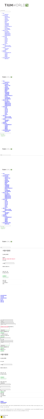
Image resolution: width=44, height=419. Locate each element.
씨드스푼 (6, 40)
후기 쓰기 (2, 336)
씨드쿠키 (6, 41)
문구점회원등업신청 (8, 52)
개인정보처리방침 (3, 402)
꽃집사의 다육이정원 (8, 46)
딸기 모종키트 (7, 31)
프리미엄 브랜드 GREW (6, 57)
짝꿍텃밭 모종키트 (7, 34)
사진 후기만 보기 (5, 334)
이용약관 (2, 401)
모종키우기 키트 (5, 30)
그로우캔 (6, 18)
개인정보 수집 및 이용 (4, 326)
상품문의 (6, 54)
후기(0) (1, 299)
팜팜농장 (6, 21)
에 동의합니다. (7, 326)
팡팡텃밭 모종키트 (7, 35)
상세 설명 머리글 (3, 295)
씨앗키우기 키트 (5, 15)
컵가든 (6, 22)
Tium (3, 13)
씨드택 (6, 42)
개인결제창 (4, 50)
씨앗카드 (6, 43)
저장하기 (2, 332)
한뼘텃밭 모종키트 (7, 33)
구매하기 (2, 350)
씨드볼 (6, 37)
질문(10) (2, 300)
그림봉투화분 (7, 24)
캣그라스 (6, 27)
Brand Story (7, 14)
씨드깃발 (6, 38)
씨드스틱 (6, 39)
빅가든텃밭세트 (7, 28)
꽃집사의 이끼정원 (7, 45)
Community (4, 51)
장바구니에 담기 (3, 378)
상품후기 (6, 55)
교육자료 (6, 53)
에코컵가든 (6, 19)
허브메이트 (6, 16)
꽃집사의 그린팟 (7, 17)
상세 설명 (2, 296)
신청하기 (2, 392)
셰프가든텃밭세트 (7, 29)
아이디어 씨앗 (5, 36)
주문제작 (4, 47)
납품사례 (6, 49)
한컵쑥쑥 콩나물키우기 (8, 26)
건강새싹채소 (7, 25)
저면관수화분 (7, 20)
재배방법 (6, 56)
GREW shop (6, 58)
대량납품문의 (7, 48)
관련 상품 (2, 301)
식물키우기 (4, 44)
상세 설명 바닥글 (3, 298)
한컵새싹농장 (7, 23)
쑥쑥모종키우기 (7, 32)
